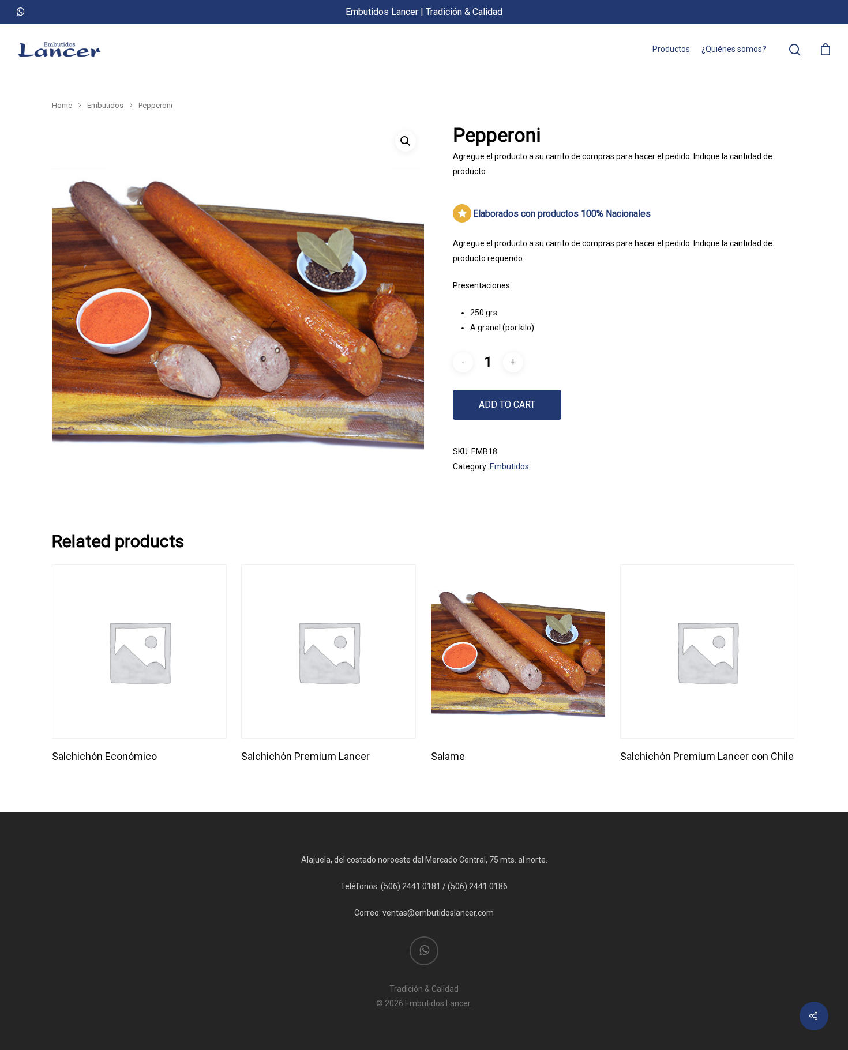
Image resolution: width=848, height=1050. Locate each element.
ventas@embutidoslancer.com (438, 912)
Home (62, 105)
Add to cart (507, 404)
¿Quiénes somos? (733, 49)
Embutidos (105, 105)
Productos (671, 49)
